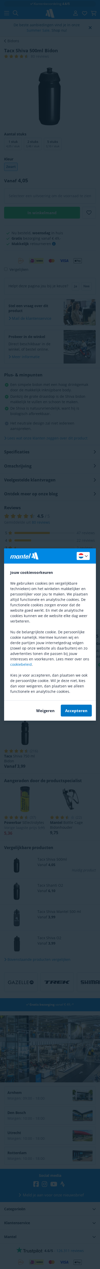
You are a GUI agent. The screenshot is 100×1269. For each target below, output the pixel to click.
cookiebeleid (21, 664)
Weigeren (45, 710)
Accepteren (76, 710)
